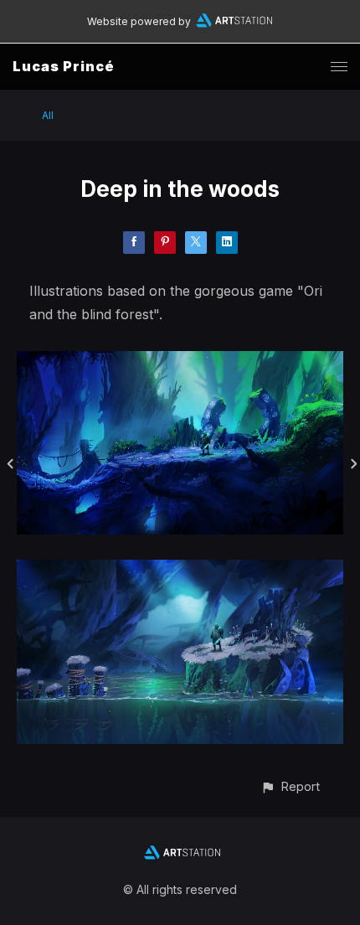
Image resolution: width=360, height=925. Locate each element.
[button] (290, 786)
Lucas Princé (64, 66)
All (48, 115)
